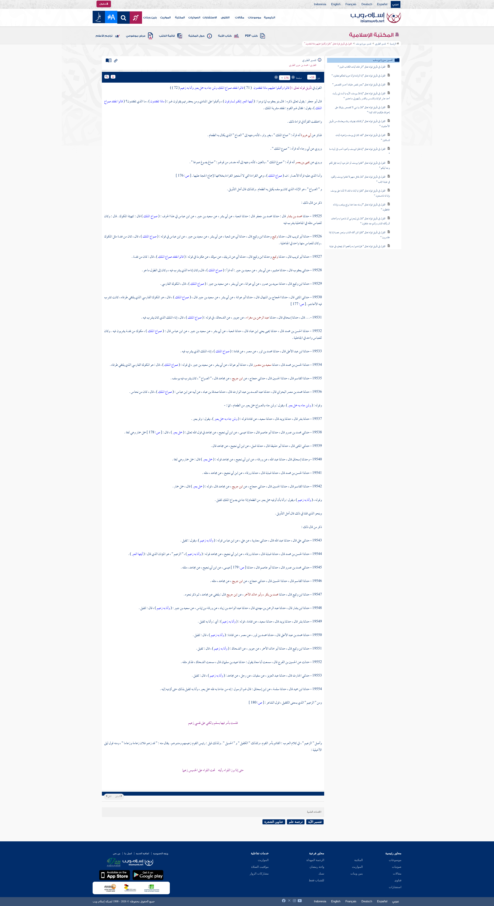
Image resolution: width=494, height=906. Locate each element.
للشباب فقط (316, 880)
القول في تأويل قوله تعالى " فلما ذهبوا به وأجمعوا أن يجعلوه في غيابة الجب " (359, 249)
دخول (102, 4)
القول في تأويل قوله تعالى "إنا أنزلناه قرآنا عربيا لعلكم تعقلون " (358, 76)
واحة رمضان (317, 866)
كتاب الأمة (225, 35)
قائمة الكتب (167, 35)
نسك (321, 873)
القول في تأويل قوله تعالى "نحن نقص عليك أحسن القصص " (358, 85)
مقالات (239, 17)
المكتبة (180, 17)
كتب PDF (251, 35)
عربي (395, 4)
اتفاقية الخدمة (142, 853)
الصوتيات (194, 17)
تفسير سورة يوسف (363, 44)
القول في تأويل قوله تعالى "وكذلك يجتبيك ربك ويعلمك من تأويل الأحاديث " (359, 124)
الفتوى (225, 17)
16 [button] (312, 77)
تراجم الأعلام (104, 35)
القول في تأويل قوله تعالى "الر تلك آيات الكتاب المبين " (361, 67)
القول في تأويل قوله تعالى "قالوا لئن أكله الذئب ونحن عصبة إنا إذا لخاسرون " (359, 235)
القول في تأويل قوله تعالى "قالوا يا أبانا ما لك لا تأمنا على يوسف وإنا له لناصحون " (360, 193)
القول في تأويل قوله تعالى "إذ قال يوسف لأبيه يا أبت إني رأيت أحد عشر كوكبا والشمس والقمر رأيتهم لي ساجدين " (361, 96)
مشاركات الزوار (259, 873)
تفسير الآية (315, 821)
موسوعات (254, 17)
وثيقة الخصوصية (160, 853)
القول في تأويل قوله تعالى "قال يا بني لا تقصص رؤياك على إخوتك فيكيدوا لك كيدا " (362, 110)
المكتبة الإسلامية (372, 35)
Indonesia (320, 4)
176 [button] (286, 77)
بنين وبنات (150, 17)
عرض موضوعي (135, 35)
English (335, 4)
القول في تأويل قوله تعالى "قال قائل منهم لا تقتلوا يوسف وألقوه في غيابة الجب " (360, 179)
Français (350, 4)
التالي (109, 796)
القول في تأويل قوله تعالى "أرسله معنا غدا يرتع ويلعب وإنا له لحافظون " (361, 207)
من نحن (116, 853)
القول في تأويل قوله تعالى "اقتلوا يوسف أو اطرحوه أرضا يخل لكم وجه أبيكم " (359, 165)
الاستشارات (210, 17)
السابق (117, 796)
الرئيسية (269, 17)
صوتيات (396, 866)
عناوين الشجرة (273, 821)
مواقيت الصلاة (260, 866)
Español (382, 4)
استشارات (395, 887)
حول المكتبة (196, 35)
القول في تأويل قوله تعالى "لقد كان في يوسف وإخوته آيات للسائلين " (363, 138)
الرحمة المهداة (315, 860)
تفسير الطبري (380, 44)
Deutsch (366, 4)
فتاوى (397, 880)
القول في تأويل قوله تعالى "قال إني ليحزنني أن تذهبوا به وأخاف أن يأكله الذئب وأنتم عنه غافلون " (360, 221)
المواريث (165, 17)
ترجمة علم (296, 821)
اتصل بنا (128, 853)
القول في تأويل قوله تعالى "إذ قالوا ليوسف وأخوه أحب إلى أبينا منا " (359, 151)
